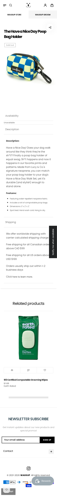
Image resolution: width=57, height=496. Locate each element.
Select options (28, 370)
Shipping (10, 222)
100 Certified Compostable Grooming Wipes (26, 379)
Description (12, 129)
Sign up (47, 440)
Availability (12, 116)
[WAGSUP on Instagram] (28, 468)
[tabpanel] (29, 67)
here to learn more (22, 276)
